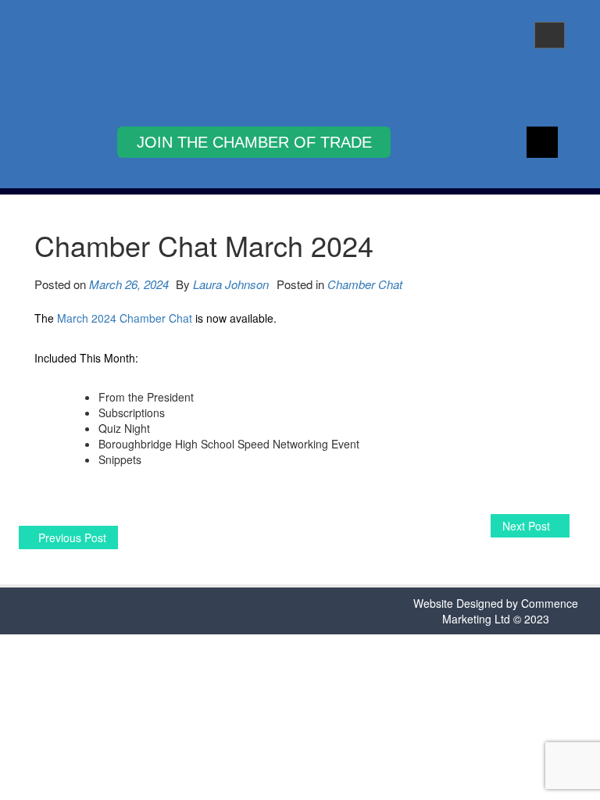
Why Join (254, 142)
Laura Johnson (231, 284)
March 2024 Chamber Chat (124, 318)
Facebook (542, 142)
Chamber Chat (364, 284)
